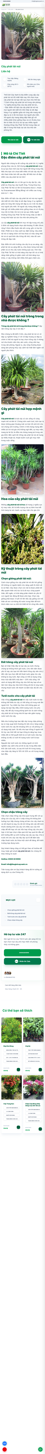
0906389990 (24, 952)
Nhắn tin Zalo (22, 961)
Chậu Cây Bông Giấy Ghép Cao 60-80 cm (32, 1104)
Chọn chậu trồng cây (14, 920)
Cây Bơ (27, 1046)
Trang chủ (3, 9)
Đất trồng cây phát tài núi (16, 913)
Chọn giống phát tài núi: (16, 910)
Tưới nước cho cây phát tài (16, 917)
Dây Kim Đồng (8, 1046)
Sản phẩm (10, 9)
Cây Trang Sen (8, 1104)
